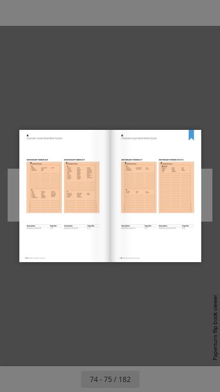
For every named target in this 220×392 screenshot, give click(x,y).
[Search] (42, 13)
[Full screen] (203, 13)
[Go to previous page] (68, 379)
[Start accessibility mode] (68, 13)
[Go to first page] (42, 379)
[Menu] (16, 13)
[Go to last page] (178, 379)
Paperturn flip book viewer (215, 327)
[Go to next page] (152, 379)
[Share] (178, 13)
